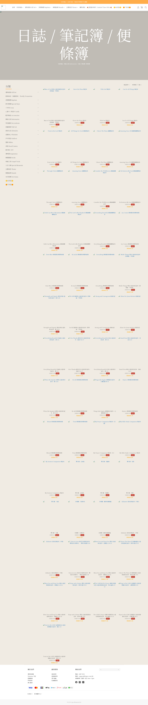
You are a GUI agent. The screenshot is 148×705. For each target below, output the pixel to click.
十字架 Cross (10, 108)
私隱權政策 (55, 680)
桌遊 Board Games (12, 146)
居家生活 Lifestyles (12, 131)
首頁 (13, 7)
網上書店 (30, 682)
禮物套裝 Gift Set (30, 7)
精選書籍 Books (11, 158)
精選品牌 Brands (58, 7)
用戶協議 (54, 678)
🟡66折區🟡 (117, 7)
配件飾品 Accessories (12, 115)
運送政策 (54, 674)
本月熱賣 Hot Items (12, 177)
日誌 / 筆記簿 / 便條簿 (84, 64)
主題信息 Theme (71, 7)
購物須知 (82, 7)
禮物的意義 (31, 674)
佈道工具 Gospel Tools (13, 161)
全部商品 (60, 64)
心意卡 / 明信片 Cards (12, 112)
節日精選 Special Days (13, 104)
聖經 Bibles (9, 142)
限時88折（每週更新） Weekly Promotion (19, 96)
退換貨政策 (55, 676)
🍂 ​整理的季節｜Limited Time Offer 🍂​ (99, 7)
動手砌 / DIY (9, 150)
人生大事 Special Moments (14, 165)
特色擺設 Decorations (13, 123)
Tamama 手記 (32, 676)
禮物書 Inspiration (11, 154)
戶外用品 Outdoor (11, 138)
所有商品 (19, 7)
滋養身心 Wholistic (12, 135)
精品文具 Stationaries (70, 64)
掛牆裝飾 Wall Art (11, 127)
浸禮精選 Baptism (44, 7)
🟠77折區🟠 (127, 7)
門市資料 (30, 680)
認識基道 (30, 678)
